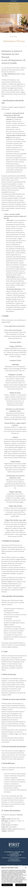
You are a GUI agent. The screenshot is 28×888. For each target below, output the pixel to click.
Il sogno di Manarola (14, 6)
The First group (14, 3)
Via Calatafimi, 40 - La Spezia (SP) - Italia (14, 851)
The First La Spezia (14, 10)
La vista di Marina (14, 8)
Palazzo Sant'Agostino (14, 12)
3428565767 (11, 831)
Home (11, 36)
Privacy (15, 36)
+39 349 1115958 (15, 853)
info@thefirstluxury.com (18, 829)
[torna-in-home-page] (14, 845)
